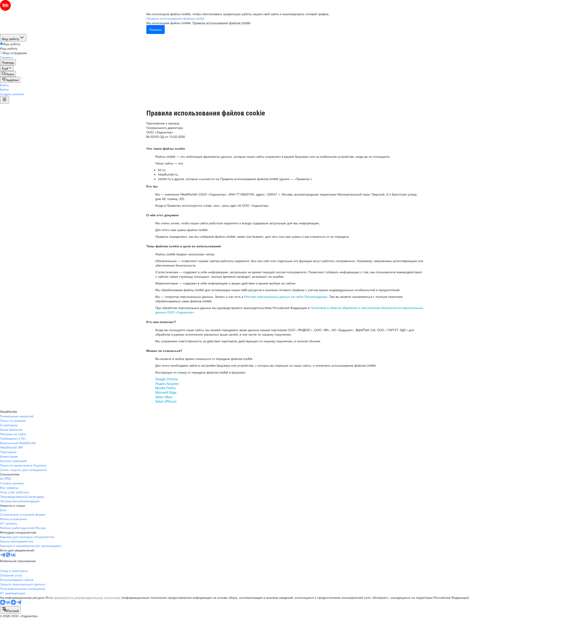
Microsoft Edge (166, 392)
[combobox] (10, 610)
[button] (4, 85)
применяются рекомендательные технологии (87, 597)
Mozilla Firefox (165, 388)
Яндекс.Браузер (167, 383)
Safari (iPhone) (166, 401)
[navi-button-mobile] (4, 100)
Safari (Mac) (164, 397)
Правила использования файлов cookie (221, 23)
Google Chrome (166, 379)
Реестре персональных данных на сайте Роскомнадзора (285, 296)
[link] (8, 74)
